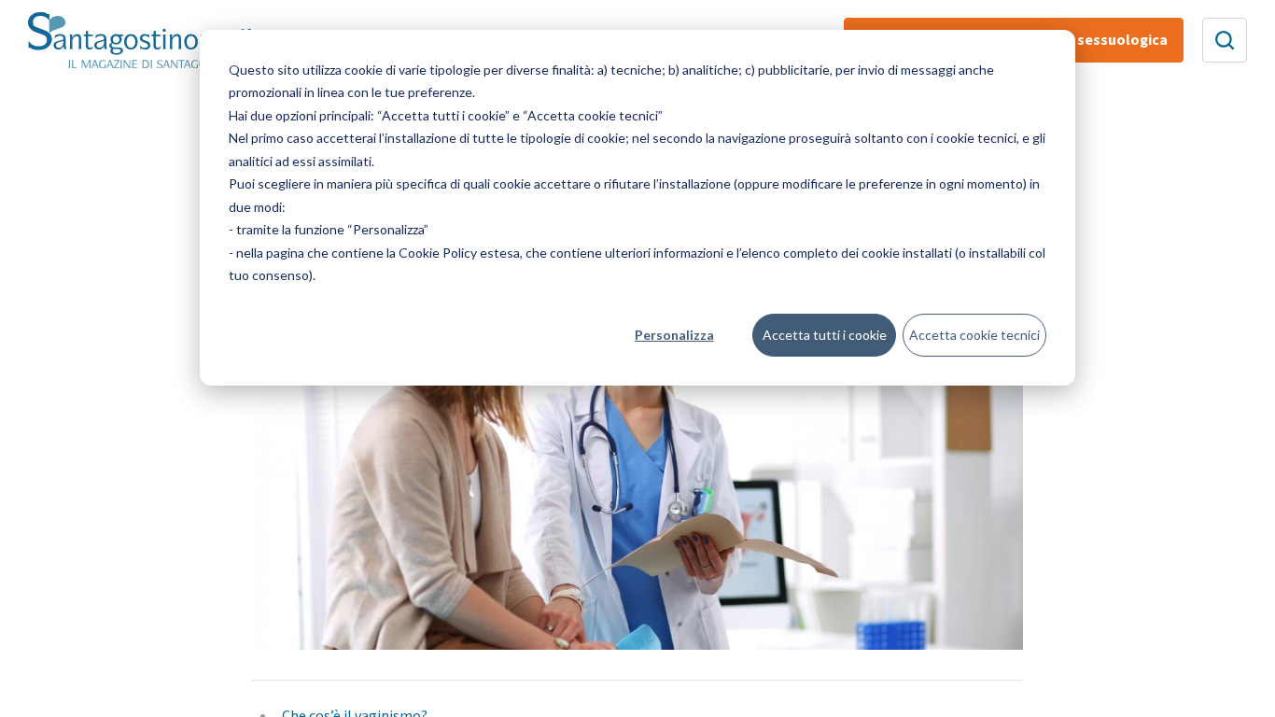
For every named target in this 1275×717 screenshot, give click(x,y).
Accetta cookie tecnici (974, 335)
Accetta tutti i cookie (825, 335)
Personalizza (674, 335)
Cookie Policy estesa (459, 252)
